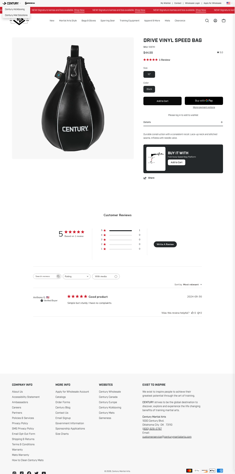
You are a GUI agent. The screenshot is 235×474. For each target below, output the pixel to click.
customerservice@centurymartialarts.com (167, 436)
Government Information (69, 423)
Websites (106, 385)
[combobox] (76, 276)
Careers (16, 407)
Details (147, 122)
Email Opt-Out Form (23, 434)
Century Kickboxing (15, 9)
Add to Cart (176, 162)
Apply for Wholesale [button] (212, 3)
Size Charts (62, 434)
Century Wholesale (110, 391)
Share (151, 177)
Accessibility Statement (26, 397)
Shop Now (72, 10)
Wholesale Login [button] (192, 3)
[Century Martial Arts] (19, 20)
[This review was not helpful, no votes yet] (198, 313)
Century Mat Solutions (16, 15)
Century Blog (62, 407)
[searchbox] (44, 276)
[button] (30, 3)
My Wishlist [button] (166, 3)
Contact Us (61, 412)
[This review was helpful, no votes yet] (192, 313)
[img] (220, 52)
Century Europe (108, 402)
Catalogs (60, 397)
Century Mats (106, 412)
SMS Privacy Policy (23, 428)
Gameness (105, 418)
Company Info (22, 385)
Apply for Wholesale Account (72, 391)
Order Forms (62, 402)
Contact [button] (177, 3)
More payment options (204, 107)
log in (178, 115)
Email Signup (63, 418)
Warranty (17, 449)
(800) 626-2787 (152, 428)
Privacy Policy (20, 423)
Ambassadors (20, 402)
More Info (62, 385)
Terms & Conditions (23, 444)
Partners (17, 412)
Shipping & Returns (23, 439)
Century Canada (108, 397)
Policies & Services (23, 418)
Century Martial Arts (121, 471)
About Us (17, 391)
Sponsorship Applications (70, 428)
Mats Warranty (20, 455)
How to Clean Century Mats (27, 460)
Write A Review (165, 244)
